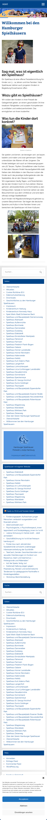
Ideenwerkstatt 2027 (14, 525)
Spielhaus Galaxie (13, 347)
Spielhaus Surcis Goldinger (17, 383)
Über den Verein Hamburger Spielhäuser (23, 416)
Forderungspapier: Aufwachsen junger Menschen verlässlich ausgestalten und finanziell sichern (21, 519)
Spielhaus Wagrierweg (15, 405)
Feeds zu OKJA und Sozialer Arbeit (20, 511)
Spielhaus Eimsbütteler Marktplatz (20, 336)
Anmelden (10, 758)
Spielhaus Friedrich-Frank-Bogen (20, 344)
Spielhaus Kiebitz (13, 358)
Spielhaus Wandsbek (15, 408)
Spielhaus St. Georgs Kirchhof (18, 380)
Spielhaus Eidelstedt (14, 333)
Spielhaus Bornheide (15, 325)
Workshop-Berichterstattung (18, 577)
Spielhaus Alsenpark (14, 320)
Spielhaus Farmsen (14, 342)
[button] (43, 778)
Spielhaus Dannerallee (15, 328)
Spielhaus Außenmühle (16, 322)
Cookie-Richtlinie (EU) (15, 292)
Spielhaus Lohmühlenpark (17, 366)
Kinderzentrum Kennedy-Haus (19, 311)
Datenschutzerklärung (25, 817)
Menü (5, 4)
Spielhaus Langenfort (15, 364)
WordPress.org (12, 767)
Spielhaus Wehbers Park (16, 410)
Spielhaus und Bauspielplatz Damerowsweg (24, 317)
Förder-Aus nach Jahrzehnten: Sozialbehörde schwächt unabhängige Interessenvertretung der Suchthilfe (19, 547)
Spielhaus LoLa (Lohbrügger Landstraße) (23, 369)
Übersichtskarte (12, 287)
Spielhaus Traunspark (15, 386)
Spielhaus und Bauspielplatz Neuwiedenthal (24, 397)
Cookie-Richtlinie (12, 817)
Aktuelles (10, 290)
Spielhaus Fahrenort (14, 339)
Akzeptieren (23, 799)
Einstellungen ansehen (23, 812)
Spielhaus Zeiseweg (14, 413)
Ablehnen (23, 806)
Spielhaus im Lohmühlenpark (18, 486)
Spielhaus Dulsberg (14, 331)
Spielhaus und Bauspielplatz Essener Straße (24, 394)
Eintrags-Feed (12, 761)
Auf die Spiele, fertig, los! (16, 563)
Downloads (11, 298)
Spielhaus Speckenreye (16, 377)
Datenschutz (30, 455)
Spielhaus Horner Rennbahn (18, 353)
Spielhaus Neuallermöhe (16, 372)
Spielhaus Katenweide (15, 355)
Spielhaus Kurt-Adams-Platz (18, 361)
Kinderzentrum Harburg (16, 309)
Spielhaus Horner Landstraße (18, 350)
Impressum (36, 817)
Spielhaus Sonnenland (15, 375)
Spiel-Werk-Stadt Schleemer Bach (20, 314)
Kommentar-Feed (13, 764)
